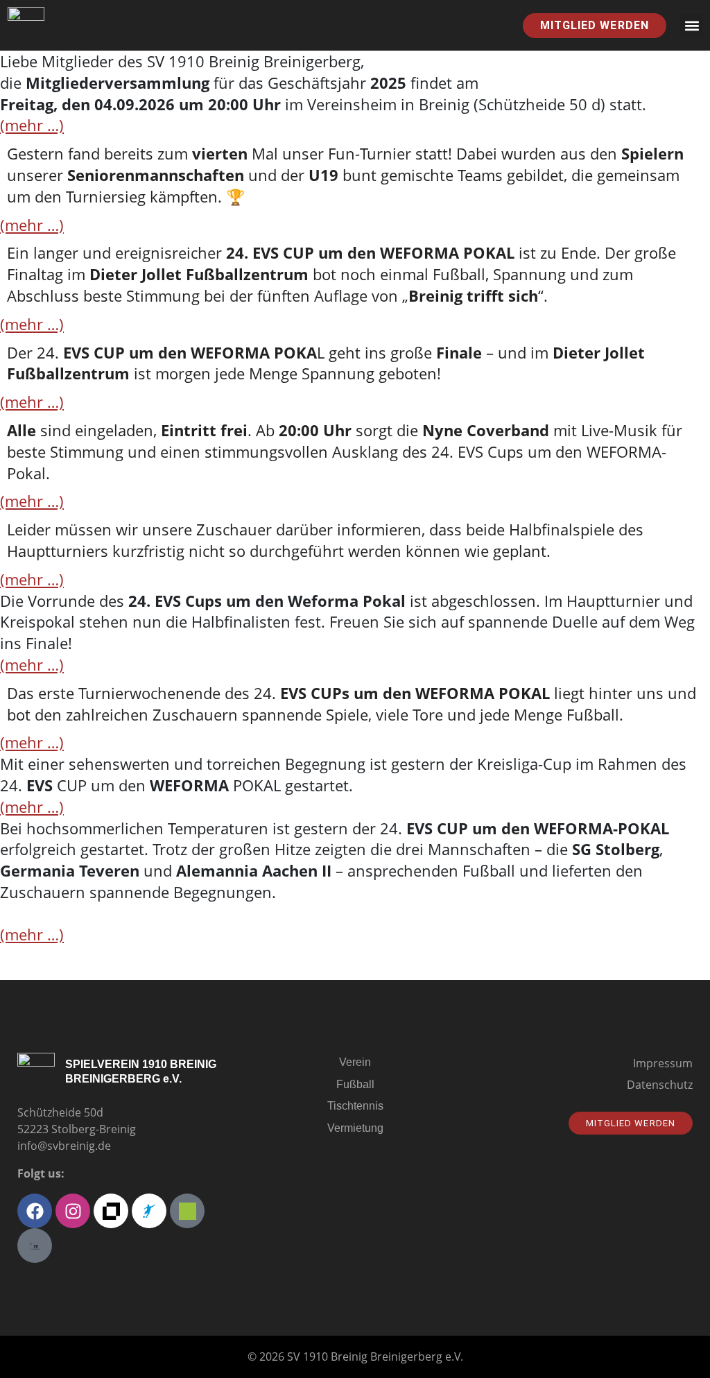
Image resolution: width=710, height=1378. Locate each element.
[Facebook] (34, 1211)
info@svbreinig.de (64, 1145)
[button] (691, 25)
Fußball (355, 1084)
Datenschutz (660, 1084)
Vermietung (355, 1128)
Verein (355, 1062)
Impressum (663, 1063)
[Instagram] (72, 1211)
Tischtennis (355, 1106)
